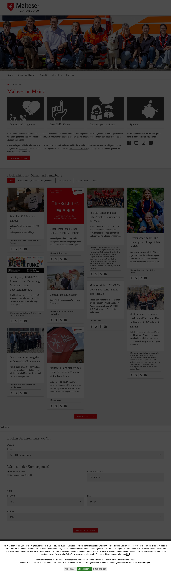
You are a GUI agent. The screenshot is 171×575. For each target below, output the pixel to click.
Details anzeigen (100, 569)
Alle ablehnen (71, 569)
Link (127, 554)
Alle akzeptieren (85, 569)
